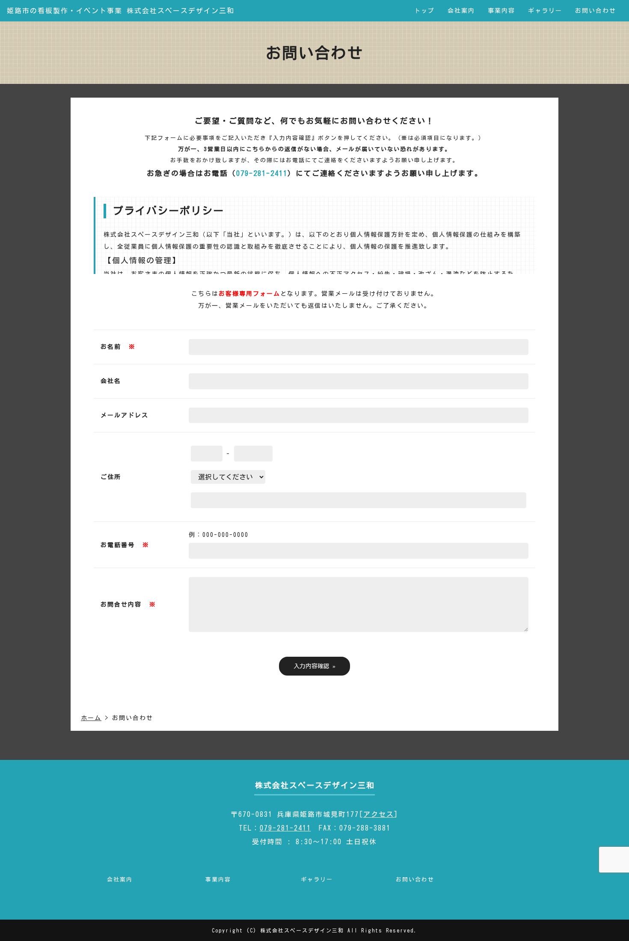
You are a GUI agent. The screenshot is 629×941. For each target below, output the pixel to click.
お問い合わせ (595, 11)
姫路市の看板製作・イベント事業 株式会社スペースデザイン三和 (120, 10)
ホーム (91, 718)
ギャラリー (545, 11)
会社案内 (461, 11)
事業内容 (501, 11)
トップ (424, 11)
